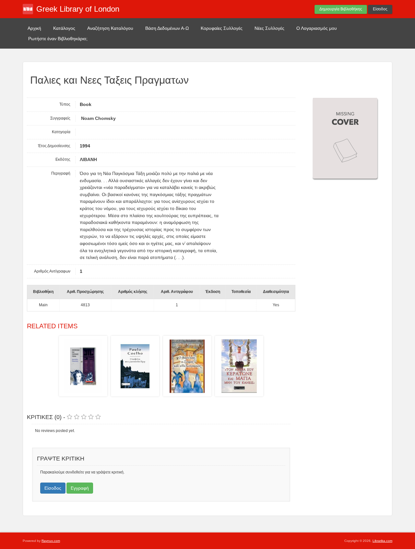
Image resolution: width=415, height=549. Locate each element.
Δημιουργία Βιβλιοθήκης (340, 9)
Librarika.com (382, 541)
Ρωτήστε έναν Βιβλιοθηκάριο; (58, 38)
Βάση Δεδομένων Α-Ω (167, 28)
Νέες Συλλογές (269, 28)
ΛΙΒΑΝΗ (88, 159)
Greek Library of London (77, 9)
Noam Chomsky (98, 118)
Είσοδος (380, 9)
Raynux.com (51, 541)
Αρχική (34, 28)
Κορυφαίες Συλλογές (222, 28)
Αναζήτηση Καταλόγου (110, 28)
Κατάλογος (64, 28)
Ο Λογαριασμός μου (316, 28)
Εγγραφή (80, 488)
